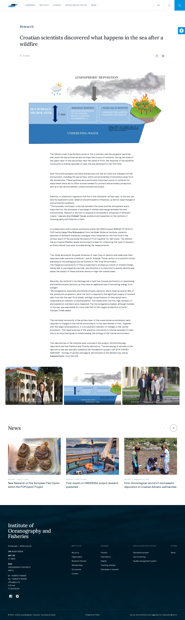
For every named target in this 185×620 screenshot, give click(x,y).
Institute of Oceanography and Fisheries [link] (29, 531)
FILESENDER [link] (14, 588)
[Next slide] (173, 428)
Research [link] (27, 26)
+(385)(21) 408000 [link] (18, 575)
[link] (181, 30)
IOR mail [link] (11, 585)
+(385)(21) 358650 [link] (19, 579)
